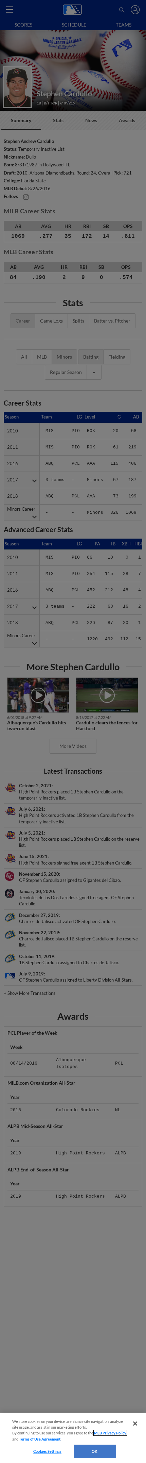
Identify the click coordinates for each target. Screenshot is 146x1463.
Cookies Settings (47, 1451)
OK (94, 1451)
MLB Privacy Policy (110, 1433)
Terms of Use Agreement (39, 1439)
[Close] (135, 1423)
